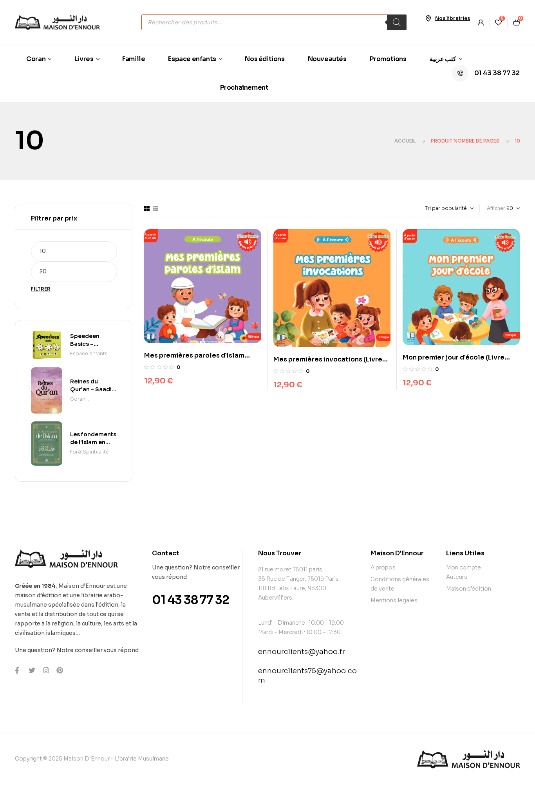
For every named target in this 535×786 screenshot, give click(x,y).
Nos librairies (452, 18)
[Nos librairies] (428, 18)
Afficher (496, 208)
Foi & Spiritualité (89, 452)
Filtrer (41, 289)
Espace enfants (89, 353)
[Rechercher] (397, 22)
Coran (77, 399)
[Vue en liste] (155, 208)
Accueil (405, 141)
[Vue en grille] (147, 208)
